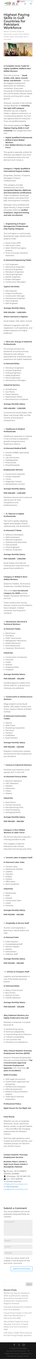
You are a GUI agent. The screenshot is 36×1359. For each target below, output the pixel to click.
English (22, 1)
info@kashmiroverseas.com (16, 1184)
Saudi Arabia (18, 37)
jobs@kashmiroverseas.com (16, 1189)
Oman (20, 34)
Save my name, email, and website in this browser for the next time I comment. (17, 1260)
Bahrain (6, 31)
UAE (25, 37)
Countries (13, 31)
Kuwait (15, 34)
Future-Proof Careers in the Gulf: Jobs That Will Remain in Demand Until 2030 (18, 1315)
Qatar (12, 37)
